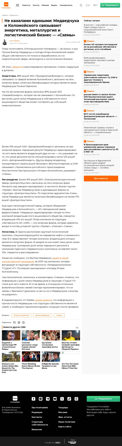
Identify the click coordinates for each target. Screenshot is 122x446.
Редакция (37, 412)
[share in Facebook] (14, 322)
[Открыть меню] (17, 5)
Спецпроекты (66, 5)
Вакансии (37, 429)
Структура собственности (40, 423)
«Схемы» (59, 315)
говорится (17, 67)
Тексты (36, 5)
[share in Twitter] (19, 322)
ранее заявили (43, 300)
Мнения (45, 5)
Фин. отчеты (65, 417)
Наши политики (66, 422)
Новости (26, 5)
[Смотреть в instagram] (40, 399)
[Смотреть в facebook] (33, 399)
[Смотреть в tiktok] (69, 399)
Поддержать (112, 5)
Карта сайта (64, 427)
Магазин (62, 412)
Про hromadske (40, 407)
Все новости (101, 178)
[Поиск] (81, 5)
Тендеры (63, 407)
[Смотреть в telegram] (48, 399)
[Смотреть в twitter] (62, 399)
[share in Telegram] (23, 322)
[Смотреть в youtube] (55, 399)
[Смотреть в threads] (76, 399)
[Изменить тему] (88, 5)
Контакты (37, 417)
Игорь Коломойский (21, 315)
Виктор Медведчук (42, 315)
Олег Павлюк (15, 41)
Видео (54, 5)
